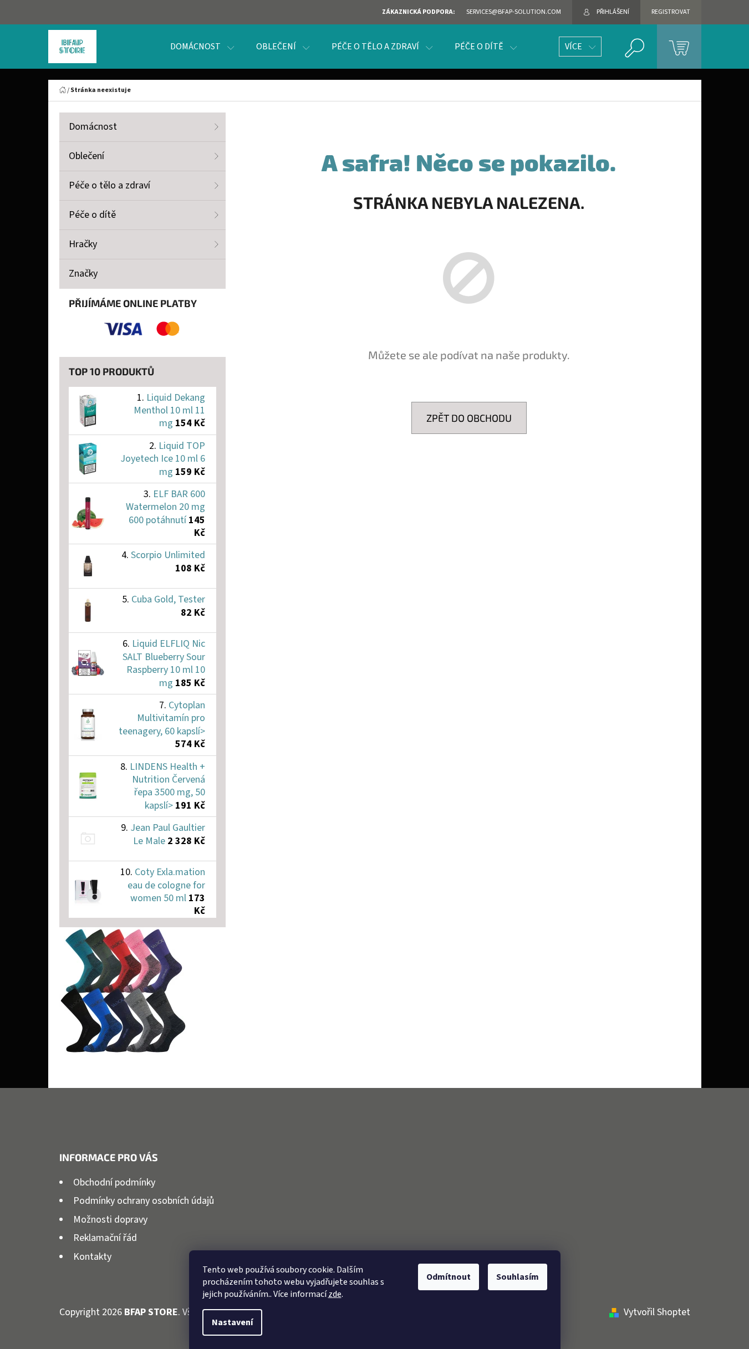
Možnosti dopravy (110, 1220)
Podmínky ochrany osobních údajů (143, 1201)
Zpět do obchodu (469, 418)
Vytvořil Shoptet (657, 1312)
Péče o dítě (92, 215)
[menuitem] (202, 46)
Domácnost (93, 127)
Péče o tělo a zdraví (109, 185)
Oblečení (86, 156)
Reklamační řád (105, 1238)
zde (335, 1294)
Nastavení (232, 1322)
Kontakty (92, 1257)
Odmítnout (448, 1277)
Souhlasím (517, 1277)
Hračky (83, 244)
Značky (83, 273)
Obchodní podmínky (114, 1182)
